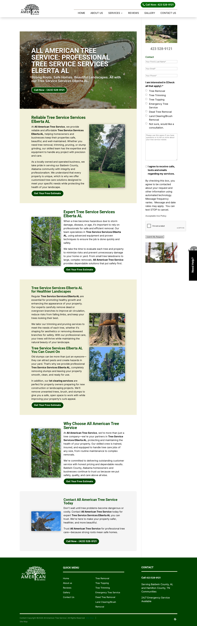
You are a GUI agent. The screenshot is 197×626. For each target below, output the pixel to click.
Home (81, 13)
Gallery (149, 13)
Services (114, 13)
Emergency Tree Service (158, 105)
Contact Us (168, 13)
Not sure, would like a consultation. (161, 126)
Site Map (90, 618)
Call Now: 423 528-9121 (160, 4)
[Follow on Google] (175, 619)
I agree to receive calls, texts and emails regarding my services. (161, 170)
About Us (96, 13)
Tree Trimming (157, 95)
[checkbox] (146, 90)
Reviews (133, 13)
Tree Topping (156, 99)
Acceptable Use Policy (155, 216)
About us (67, 583)
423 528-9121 (161, 49)
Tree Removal (157, 91)
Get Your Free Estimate (47, 193)
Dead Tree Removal (160, 111)
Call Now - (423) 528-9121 (49, 89)
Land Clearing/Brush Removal (160, 118)
